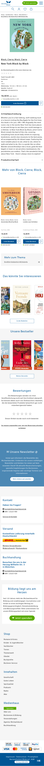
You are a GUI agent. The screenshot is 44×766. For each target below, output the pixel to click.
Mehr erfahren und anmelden (22, 479)
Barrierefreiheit (16, 759)
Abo (5, 694)
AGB (32, 759)
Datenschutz (21, 757)
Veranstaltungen (10, 719)
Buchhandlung (10, 725)
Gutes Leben (9, 681)
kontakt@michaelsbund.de (15, 509)
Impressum (10, 757)
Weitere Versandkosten (12, 546)
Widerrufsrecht (9, 548)
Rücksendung (21, 548)
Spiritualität (8, 684)
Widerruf (26, 759)
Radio (6, 691)
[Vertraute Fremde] (22, 299)
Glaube (7, 656)
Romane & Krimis (10, 639)
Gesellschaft (9, 677)
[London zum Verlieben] (33, 199)
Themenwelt (9, 653)
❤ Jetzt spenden (30, 3)
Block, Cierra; (8, 59)
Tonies (6, 649)
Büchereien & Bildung (12, 715)
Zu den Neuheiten (22, 321)
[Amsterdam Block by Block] (11, 199)
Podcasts (7, 687)
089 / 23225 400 (11, 512)
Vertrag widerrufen (22, 762)
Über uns (7, 712)
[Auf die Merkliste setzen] (41, 103)
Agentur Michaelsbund (13, 722)
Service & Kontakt (10, 517)
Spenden (10, 708)
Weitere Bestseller (22, 376)
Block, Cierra (21, 59)
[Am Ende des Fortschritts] (22, 354)
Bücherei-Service (10, 663)
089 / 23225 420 (11, 573)
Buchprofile (8, 660)
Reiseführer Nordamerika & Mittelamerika (16, 262)
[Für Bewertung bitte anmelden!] (6, 74)
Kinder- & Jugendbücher (13, 643)
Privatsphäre (33, 757)
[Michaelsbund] (6, 3)
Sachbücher (8, 646)
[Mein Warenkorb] (31, 9)
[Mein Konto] (19, 9)
